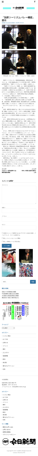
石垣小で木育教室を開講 (9, 292)
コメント (5, 185)
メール (4, 216)
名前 (3, 207)
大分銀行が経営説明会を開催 (10, 295)
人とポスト (6, 352)
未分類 (5, 362)
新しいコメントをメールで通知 (11, 238)
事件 (4, 349)
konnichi (8, 23)
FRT (24, 452)
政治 (4, 359)
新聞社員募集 (7, 432)
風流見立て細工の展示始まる (10, 297)
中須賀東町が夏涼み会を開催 (10, 293)
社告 (4, 369)
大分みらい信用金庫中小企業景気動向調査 (9, 170)
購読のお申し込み (8, 427)
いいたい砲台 (7, 336)
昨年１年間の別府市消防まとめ (29, 170)
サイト (3, 224)
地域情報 (5, 356)
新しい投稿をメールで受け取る (11, 241)
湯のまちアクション (8, 366)
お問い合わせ (7, 429)
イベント (5, 346)
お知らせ (5, 342)
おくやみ (5, 339)
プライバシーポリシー (9, 434)
